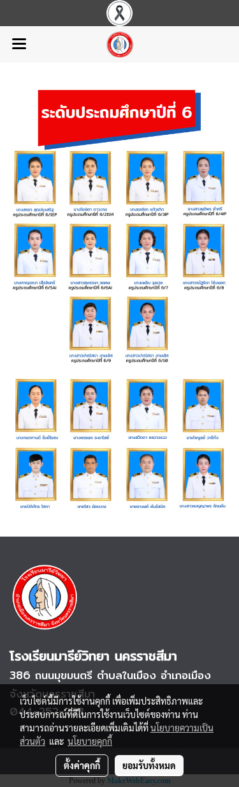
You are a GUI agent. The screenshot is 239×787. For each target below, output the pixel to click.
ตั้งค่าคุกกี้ (82, 765)
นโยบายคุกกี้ (90, 741)
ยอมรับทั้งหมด (149, 765)
